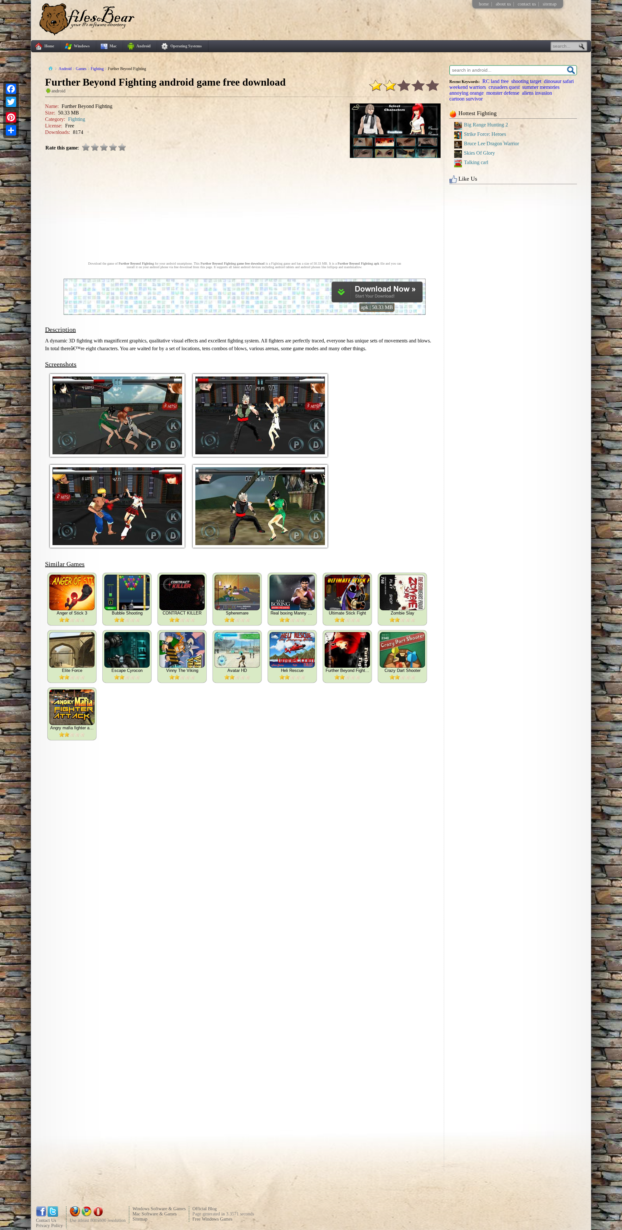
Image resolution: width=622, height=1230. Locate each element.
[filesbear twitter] (53, 1215)
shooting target (526, 81)
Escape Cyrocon (127, 670)
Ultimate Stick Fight (347, 613)
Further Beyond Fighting (347, 670)
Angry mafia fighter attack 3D (72, 727)
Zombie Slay (402, 613)
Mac (113, 46)
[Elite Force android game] (72, 650)
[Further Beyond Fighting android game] (347, 650)
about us (503, 4)
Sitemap (139, 1219)
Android (143, 46)
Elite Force (72, 670)
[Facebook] (11, 88)
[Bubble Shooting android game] (127, 592)
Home (49, 46)
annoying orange (466, 93)
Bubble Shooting (127, 613)
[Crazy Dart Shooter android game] (402, 650)
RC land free (495, 81)
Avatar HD (237, 670)
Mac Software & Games (154, 1214)
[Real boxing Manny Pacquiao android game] (292, 592)
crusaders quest (504, 87)
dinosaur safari (559, 81)
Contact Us (46, 1220)
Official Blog (204, 1208)
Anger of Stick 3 (72, 613)
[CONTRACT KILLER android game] (182, 592)
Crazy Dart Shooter (402, 670)
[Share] (11, 130)
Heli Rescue (292, 670)
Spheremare (237, 613)
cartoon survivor (466, 99)
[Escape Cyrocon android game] (127, 650)
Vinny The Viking (182, 670)
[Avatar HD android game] (237, 650)
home (484, 4)
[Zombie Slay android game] (402, 592)
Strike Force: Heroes (485, 134)
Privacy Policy (49, 1225)
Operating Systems (186, 46)
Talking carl (476, 162)
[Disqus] (244, 921)
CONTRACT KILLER (182, 613)
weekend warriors (467, 87)
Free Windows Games (212, 1219)
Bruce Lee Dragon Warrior (491, 143)
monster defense (502, 93)
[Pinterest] (11, 117)
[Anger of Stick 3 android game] (72, 592)
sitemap (550, 4)
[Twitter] (11, 101)
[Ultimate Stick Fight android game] (347, 592)
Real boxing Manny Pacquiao (292, 613)
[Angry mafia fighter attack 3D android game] (72, 707)
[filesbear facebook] (41, 1215)
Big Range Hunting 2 (486, 124)
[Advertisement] (244, 206)
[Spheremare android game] (237, 592)
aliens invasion (537, 93)
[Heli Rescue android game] (292, 650)
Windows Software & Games (159, 1208)
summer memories (540, 87)
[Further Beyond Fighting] (377, 300)
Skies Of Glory (479, 153)
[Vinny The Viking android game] (182, 650)
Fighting (76, 119)
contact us (527, 4)
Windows (82, 46)
